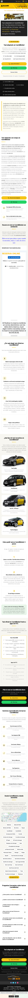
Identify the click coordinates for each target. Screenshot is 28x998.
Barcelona (16, 827)
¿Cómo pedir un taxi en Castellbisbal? (12, 894)
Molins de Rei (20, 849)
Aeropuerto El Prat (14, 877)
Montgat (16, 852)
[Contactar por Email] (23, 1)
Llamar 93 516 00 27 (15, 63)
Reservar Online (14, 72)
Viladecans (20, 874)
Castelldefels (18, 831)
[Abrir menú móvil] (2, 1)
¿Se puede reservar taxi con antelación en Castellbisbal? (12, 918)
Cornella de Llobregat (20, 837)
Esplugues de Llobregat (11, 843)
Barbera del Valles (7, 827)
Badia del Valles (17, 824)
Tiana (21, 871)
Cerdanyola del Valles (10, 834)
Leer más (11, 996)
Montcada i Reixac (8, 852)
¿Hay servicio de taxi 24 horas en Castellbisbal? (10, 912)
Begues (23, 827)
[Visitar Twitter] (13, 983)
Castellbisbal (9, 831)
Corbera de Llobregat (7, 837)
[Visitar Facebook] (11, 983)
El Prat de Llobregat (17, 840)
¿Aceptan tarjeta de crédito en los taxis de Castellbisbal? (12, 925)
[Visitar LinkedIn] (15, 983)
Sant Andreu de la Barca (20, 858)
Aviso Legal (16, 989)
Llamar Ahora (15, 697)
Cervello (20, 834)
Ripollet (6, 855)
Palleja (22, 852)
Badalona (9, 824)
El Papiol (8, 840)
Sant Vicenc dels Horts (14, 867)
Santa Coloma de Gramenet (11, 871)
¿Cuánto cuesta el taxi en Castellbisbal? (12, 899)
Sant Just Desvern (19, 864)
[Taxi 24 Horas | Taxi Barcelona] (7, 6)
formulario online (19, 565)
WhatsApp (15, 67)
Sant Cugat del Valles (20, 861)
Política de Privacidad (8, 989)
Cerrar (16, 996)
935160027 (6, 29)
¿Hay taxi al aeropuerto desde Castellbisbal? (10, 932)
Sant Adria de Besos (7, 858)
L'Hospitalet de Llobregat (14, 846)
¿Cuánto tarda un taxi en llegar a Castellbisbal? (10, 905)
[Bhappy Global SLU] (14, 979)
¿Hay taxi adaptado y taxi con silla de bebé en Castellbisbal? (11, 938)
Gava (21, 843)
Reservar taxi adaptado (15, 197)
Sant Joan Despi (8, 864)
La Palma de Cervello (9, 849)
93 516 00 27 (23, 6)
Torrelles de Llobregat (10, 874)
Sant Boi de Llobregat (8, 861)
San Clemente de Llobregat (17, 855)
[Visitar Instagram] (17, 983)
